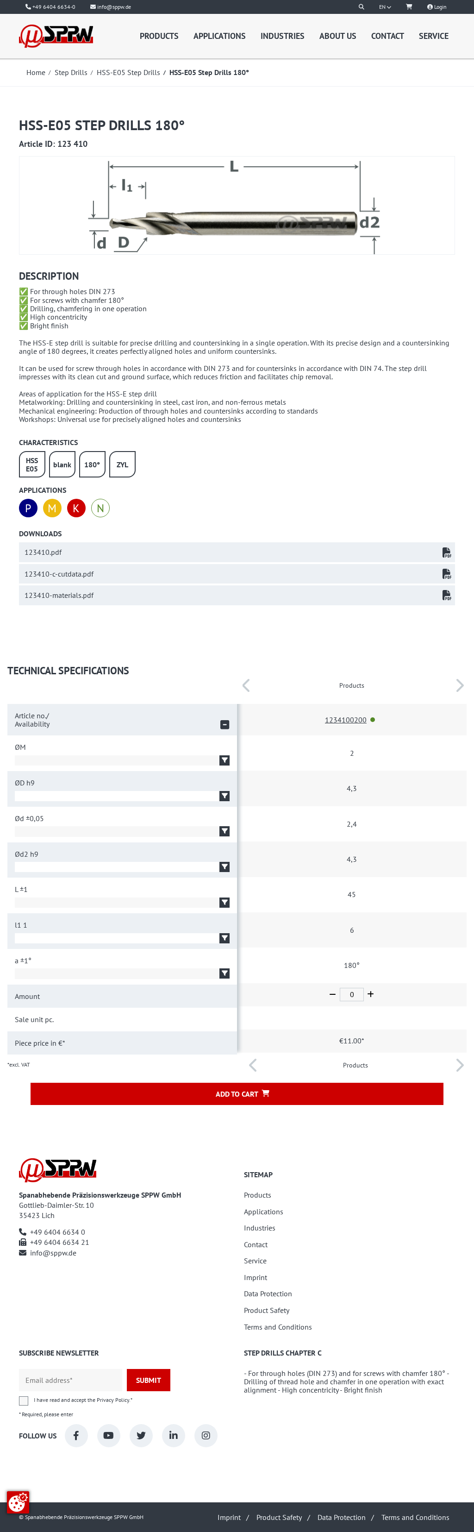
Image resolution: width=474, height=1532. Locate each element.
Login (440, 6)
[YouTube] (108, 1435)
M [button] (52, 508)
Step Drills (71, 72)
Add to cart (237, 1094)
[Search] (361, 7)
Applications (219, 36)
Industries (283, 36)
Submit (148, 1380)
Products (159, 36)
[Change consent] (18, 1502)
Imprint (255, 1277)
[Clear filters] (224, 725)
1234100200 (346, 720)
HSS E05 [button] (32, 464)
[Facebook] (76, 1435)
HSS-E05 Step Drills (128, 72)
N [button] (100, 508)
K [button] (76, 508)
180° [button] (92, 464)
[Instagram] (206, 1435)
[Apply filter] (224, 760)
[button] (372, 719)
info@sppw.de (53, 1252)
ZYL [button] (122, 464)
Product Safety (266, 1310)
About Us (337, 36)
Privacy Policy (113, 1399)
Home (35, 72)
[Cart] (409, 7)
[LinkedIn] (173, 1435)
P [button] (28, 508)
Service (434, 36)
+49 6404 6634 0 (57, 1232)
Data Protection (268, 1293)
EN (383, 6)
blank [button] (62, 464)
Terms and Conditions (278, 1327)
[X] (141, 1435)
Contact (387, 36)
